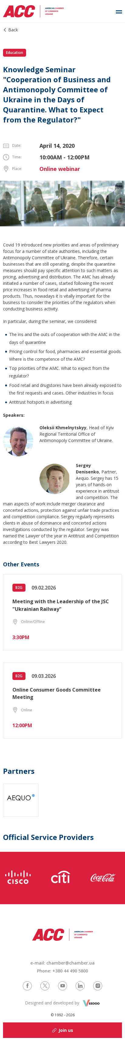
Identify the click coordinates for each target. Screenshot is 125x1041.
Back (13, 30)
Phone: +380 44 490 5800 (62, 971)
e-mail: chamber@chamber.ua (62, 963)
